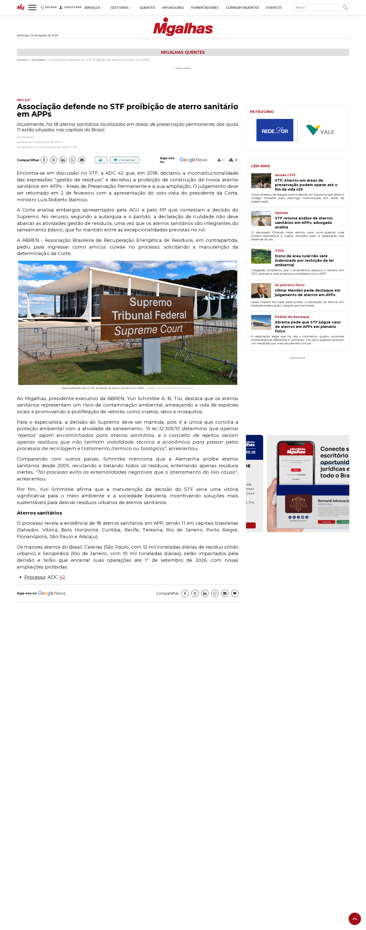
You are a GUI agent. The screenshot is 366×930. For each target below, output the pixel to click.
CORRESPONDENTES (242, 7)
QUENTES (147, 7)
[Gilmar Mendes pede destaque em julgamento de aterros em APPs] (263, 291)
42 (62, 577)
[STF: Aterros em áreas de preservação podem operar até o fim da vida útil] (263, 182)
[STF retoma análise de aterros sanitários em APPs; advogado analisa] (263, 220)
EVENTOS (274, 7)
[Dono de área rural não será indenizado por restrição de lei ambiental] (263, 258)
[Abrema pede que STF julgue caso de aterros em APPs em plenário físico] (263, 324)
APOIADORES (173, 7)
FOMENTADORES (204, 7)
